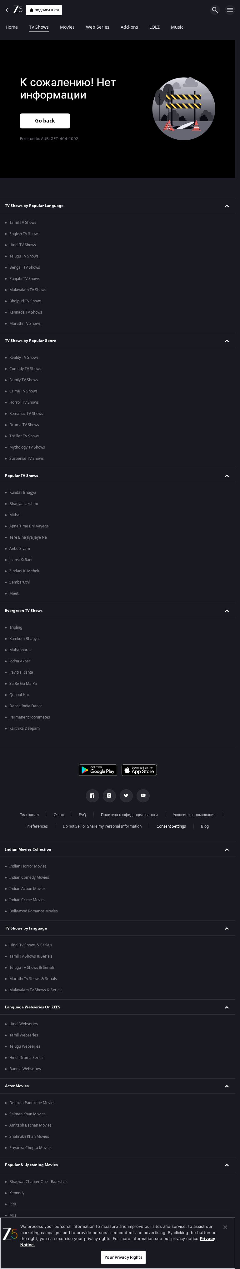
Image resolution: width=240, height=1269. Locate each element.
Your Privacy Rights (123, 1257)
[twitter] (126, 795)
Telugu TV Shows (23, 256)
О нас (59, 815)
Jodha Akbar (19, 661)
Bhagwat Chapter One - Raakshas (38, 1182)
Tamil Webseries (23, 1035)
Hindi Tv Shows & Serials (30, 945)
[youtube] (143, 795)
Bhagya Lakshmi (23, 504)
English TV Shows (24, 234)
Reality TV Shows (23, 357)
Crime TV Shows (23, 391)
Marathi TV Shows (25, 323)
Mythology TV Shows (27, 447)
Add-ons (129, 27)
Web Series (97, 27)
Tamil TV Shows (22, 222)
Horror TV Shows (24, 402)
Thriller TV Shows (24, 436)
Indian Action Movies (27, 889)
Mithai (14, 515)
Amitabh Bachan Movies (30, 1125)
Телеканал (29, 815)
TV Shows (39, 27)
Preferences (37, 826)
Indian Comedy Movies (29, 877)
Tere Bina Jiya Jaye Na (28, 537)
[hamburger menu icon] (230, 10)
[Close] (225, 1227)
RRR (12, 1204)
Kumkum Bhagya (24, 639)
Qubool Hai (19, 695)
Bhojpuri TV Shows (25, 301)
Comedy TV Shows (25, 369)
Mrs (12, 1215)
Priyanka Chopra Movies (30, 1148)
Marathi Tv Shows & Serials (33, 979)
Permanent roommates (29, 717)
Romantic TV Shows (26, 413)
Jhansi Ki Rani (20, 560)
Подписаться (47, 10)
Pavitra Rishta (21, 672)
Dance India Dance (25, 706)
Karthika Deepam (24, 728)
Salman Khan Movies (27, 1114)
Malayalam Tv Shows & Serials (35, 990)
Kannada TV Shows (25, 312)
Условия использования (194, 815)
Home (12, 27)
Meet (13, 593)
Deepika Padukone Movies (32, 1103)
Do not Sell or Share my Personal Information (102, 826)
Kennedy (16, 1193)
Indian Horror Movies (28, 866)
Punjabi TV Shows (24, 278)
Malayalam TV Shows (27, 290)
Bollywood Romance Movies (33, 911)
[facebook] (92, 795)
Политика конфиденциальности (129, 815)
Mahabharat (20, 650)
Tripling (15, 627)
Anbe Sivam (19, 548)
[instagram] (109, 795)
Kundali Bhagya (22, 492)
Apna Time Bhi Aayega (29, 526)
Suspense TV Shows (26, 458)
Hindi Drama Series (26, 1057)
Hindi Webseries (23, 1024)
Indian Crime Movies (27, 900)
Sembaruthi (19, 582)
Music (177, 27)
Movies (67, 27)
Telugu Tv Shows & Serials (32, 967)
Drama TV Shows (24, 425)
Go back (45, 121)
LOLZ (154, 27)
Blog (205, 826)
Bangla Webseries (25, 1069)
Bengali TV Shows (24, 267)
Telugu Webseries (24, 1046)
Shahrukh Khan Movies (29, 1136)
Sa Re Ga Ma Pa (23, 683)
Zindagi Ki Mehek (24, 571)
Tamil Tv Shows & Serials (30, 956)
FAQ (82, 815)
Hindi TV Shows (22, 245)
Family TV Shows (23, 380)
